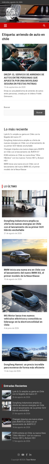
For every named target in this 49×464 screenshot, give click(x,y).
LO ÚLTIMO (10, 186)
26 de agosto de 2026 (21, 397)
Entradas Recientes (15, 385)
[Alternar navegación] (5, 26)
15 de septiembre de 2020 (14, 87)
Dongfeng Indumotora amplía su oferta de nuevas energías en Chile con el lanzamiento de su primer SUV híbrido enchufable (24, 143)
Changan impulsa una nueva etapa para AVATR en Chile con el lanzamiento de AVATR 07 (27, 421)
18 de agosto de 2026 (21, 427)
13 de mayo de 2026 (12, 371)
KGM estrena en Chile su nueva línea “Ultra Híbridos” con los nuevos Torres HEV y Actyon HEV (24, 158)
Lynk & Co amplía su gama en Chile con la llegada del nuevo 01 (28, 392)
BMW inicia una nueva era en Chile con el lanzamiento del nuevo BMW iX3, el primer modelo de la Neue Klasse (22, 167)
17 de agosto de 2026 (21, 441)
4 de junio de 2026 (11, 328)
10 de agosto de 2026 (13, 279)
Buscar (7, 107)
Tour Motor (31, 459)
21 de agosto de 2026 (13, 233)
